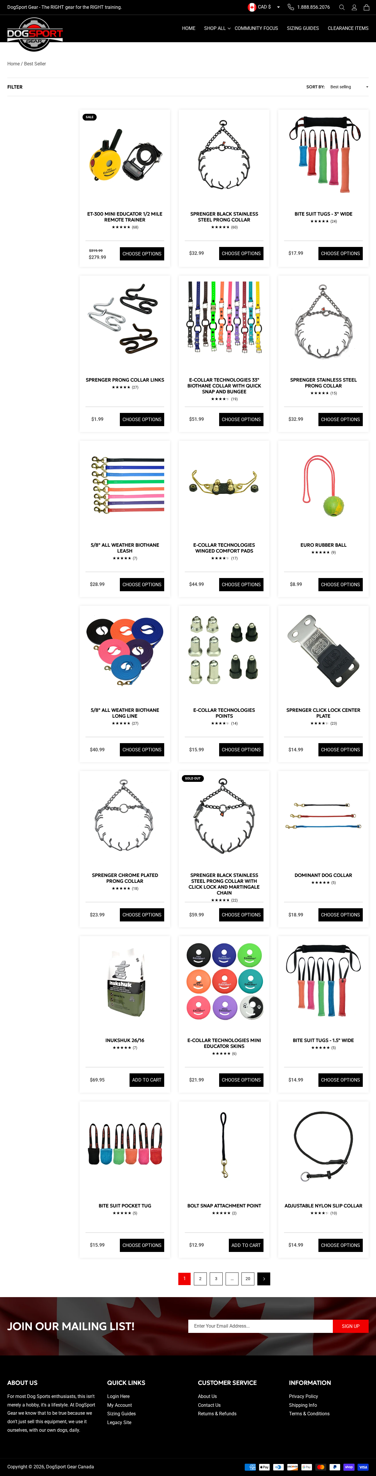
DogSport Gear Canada (70, 1467)
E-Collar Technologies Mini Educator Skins (224, 1043)
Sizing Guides (121, 1413)
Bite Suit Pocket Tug (125, 1206)
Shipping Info (303, 1405)
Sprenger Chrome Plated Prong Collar (125, 878)
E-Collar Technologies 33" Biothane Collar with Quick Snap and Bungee (224, 385)
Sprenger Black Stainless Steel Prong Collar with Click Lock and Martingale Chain (224, 884)
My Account (119, 1405)
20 (248, 1278)
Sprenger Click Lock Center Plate (323, 713)
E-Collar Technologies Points (224, 713)
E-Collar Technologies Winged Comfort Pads (224, 548)
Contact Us (209, 1405)
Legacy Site (119, 1422)
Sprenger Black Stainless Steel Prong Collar (224, 217)
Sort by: (315, 86)
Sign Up (351, 1326)
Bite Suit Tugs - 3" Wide (323, 214)
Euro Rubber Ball (324, 545)
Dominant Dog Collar (323, 875)
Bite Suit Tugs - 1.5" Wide (323, 1040)
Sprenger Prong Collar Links (125, 380)
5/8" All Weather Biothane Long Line (125, 713)
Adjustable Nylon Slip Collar (323, 1206)
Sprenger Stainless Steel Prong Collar (323, 383)
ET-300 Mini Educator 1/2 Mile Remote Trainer (124, 217)
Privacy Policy (303, 1396)
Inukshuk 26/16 (124, 1040)
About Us (207, 1396)
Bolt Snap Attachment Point (224, 1206)
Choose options (142, 254)
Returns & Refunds (217, 1413)
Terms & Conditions (309, 1413)
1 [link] (184, 1278)
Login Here (118, 1396)
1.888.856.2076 (313, 7)
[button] (342, 7)
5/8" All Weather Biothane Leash (125, 548)
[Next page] (263, 1278)
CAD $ (264, 7)
